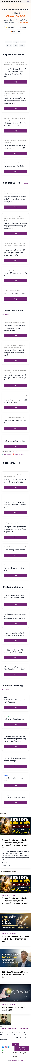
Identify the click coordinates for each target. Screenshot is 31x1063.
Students (23, 41)
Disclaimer (16, 1053)
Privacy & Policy (24, 1053)
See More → (26, 183)
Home (4, 1053)
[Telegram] (8, 1047)
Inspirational (8, 41)
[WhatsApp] (3, 1050)
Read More (5, 865)
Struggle (16, 41)
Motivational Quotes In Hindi (17, 1060)
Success (9, 45)
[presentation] (15, 826)
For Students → (6, 315)
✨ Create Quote (9, 27)
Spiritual (22, 45)
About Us (9, 1053)
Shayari (15, 45)
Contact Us (16, 1056)
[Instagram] (6, 1047)
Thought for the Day (22, 22)
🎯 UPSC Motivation (18, 454)
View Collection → (6, 467)
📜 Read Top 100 (21, 27)
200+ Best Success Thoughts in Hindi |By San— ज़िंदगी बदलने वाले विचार (15, 939)
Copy (15, 82)
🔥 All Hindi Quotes (15, 31)
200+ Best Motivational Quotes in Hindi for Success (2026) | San (15, 974)
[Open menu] (28, 1)
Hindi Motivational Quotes (9, 837)
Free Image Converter (22, 1048)
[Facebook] (3, 1047)
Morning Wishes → (7, 690)
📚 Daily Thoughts (7, 454)
